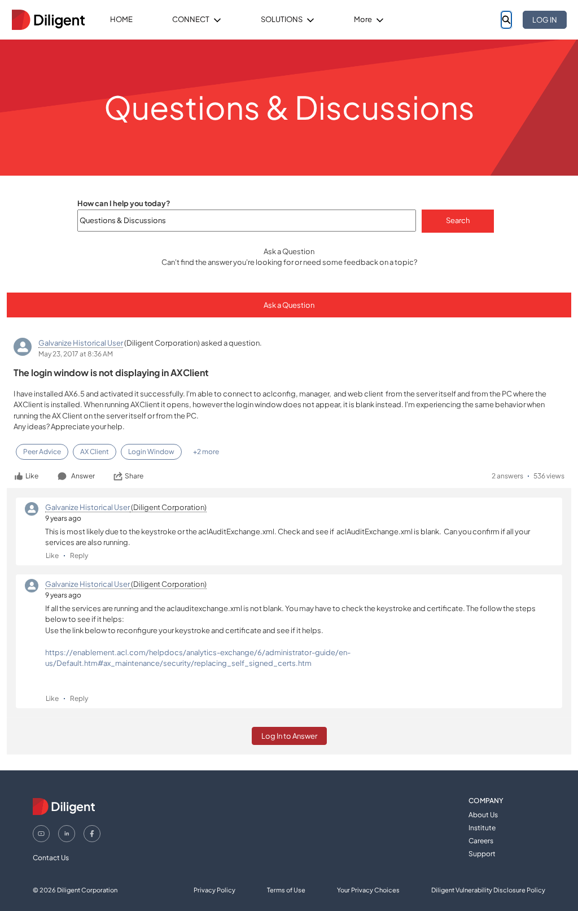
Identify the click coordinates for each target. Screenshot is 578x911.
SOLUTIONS (282, 19)
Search (458, 220)
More (363, 19)
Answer (83, 476)
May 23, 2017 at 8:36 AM (75, 354)
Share (134, 476)
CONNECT (190, 19)
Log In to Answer (289, 735)
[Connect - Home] (48, 20)
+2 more (206, 451)
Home (121, 19)
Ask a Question (289, 305)
